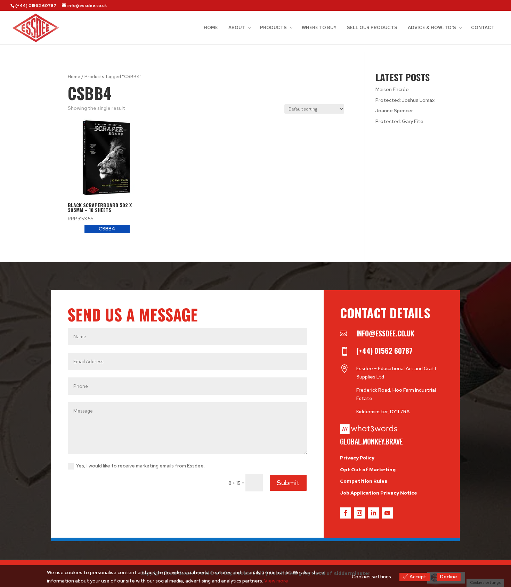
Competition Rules (363, 481)
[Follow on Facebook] (345, 513)
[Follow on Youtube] (387, 513)
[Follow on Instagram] (359, 513)
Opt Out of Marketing (368, 469)
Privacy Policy (357, 458)
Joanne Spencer (394, 110)
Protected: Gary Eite (399, 121)
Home (74, 77)
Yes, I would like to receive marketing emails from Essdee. (140, 466)
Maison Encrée (392, 89)
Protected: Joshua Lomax (405, 100)
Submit (288, 482)
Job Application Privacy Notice (378, 493)
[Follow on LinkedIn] (373, 513)
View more (276, 581)
